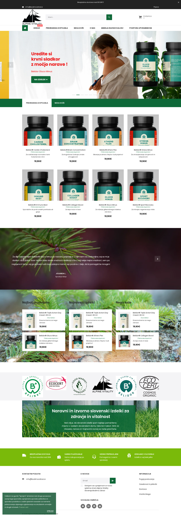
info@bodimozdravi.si (36, 479)
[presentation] (10, 65)
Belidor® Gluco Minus (108, 205)
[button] (74, 94)
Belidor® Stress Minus (143, 150)
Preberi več (23, 507)
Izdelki (36, 28)
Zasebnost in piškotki (148, 484)
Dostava (143, 489)
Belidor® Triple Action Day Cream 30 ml (50, 314)
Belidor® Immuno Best (38, 205)
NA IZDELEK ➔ (31, 79)
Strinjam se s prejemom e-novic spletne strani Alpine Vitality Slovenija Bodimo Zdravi (98, 488)
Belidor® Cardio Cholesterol (38, 150)
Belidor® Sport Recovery (143, 205)
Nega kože (60, 103)
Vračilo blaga (145, 494)
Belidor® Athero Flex (108, 150)
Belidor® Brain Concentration (73, 150)
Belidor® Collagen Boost (73, 205)
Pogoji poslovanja (146, 479)
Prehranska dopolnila (37, 103)
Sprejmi (50, 511)
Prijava (156, 7)
